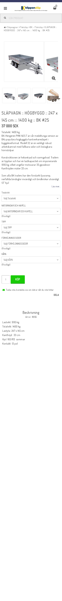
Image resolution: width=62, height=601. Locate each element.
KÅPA (4, 254)
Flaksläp (24, 27)
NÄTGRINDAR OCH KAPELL (14, 205)
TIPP (4, 221)
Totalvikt (6, 192)
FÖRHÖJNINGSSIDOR (11, 238)
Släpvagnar (12, 27)
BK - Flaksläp (36, 27)
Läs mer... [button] (56, 186)
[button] (54, 78)
